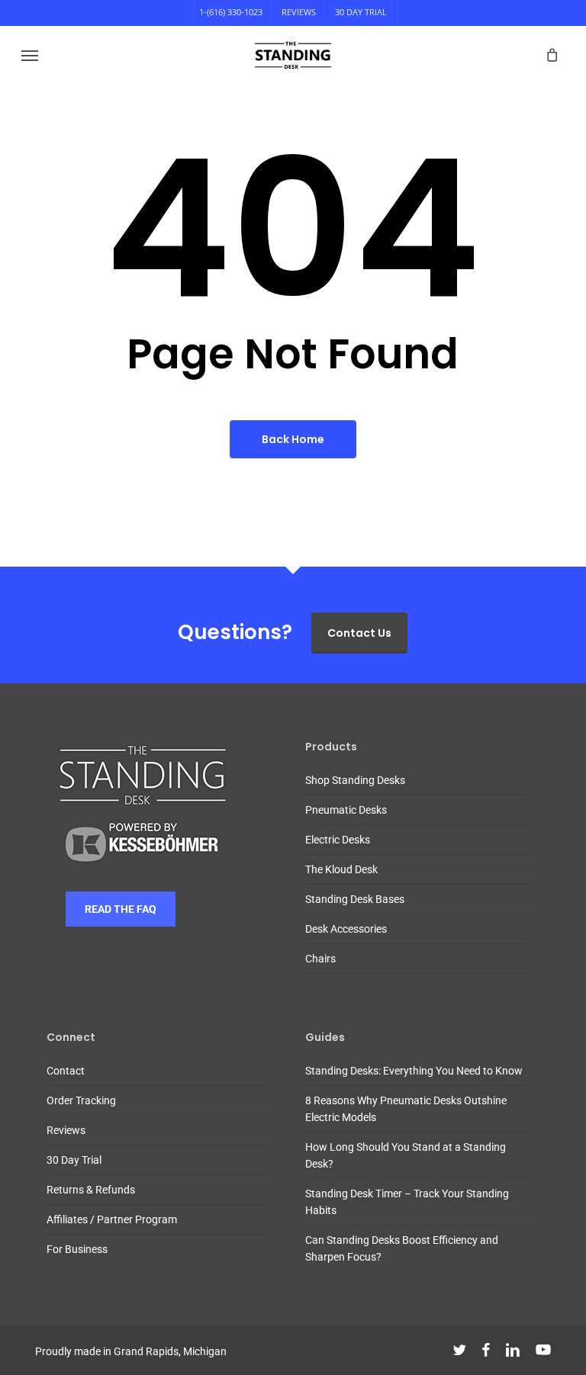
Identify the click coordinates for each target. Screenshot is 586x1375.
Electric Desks (337, 840)
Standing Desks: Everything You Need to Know (414, 1071)
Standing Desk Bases (354, 899)
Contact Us (359, 633)
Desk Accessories (346, 929)
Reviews (66, 1130)
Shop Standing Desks (355, 780)
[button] (29, 55)
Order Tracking (81, 1100)
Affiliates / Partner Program (112, 1219)
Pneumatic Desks (346, 810)
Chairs (320, 959)
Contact (66, 1071)
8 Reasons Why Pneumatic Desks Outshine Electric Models (406, 1108)
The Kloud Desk (341, 869)
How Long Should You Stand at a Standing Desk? (405, 1155)
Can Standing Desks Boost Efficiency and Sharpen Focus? (401, 1248)
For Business (77, 1249)
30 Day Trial (74, 1160)
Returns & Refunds (91, 1190)
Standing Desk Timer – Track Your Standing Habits (407, 1201)
